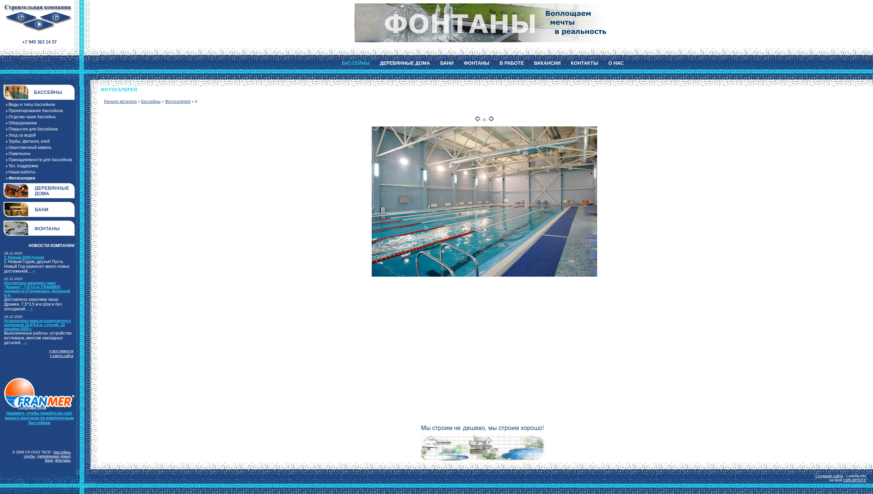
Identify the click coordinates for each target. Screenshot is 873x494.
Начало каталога (120, 101)
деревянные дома (53, 456)
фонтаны (63, 460)
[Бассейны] (39, 92)
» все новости (61, 351)
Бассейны (151, 101)
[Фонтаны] (39, 228)
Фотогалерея (178, 101)
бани (49, 460)
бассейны (62, 452)
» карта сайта (61, 356)
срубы (29, 456)
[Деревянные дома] (39, 190)
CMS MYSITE (854, 480)
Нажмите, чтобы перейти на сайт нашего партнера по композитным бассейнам (39, 418)
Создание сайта (829, 476)
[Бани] (39, 209)
